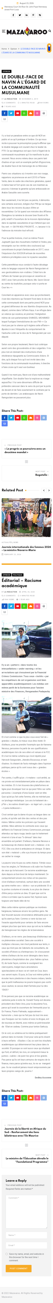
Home (4, 49)
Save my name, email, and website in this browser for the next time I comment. (26, 1257)
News (15, 542)
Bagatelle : (42, 475)
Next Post (40, 471)
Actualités (7, 542)
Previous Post (15, 445)
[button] (43, 490)
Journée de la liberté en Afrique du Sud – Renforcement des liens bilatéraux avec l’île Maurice (25, 1132)
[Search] (50, 31)
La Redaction (10, 99)
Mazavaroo (7, 1297)
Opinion (13, 49)
